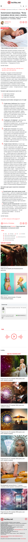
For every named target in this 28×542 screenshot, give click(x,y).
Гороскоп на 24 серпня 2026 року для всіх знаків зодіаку (13, 379)
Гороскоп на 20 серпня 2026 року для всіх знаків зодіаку (13, 512)
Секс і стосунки (4, 28)
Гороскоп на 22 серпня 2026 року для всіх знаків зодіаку (13, 432)
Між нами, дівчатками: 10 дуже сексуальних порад (11, 297)
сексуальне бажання (9, 238)
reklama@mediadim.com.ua (19, 529)
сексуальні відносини (10, 235)
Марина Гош (8, 21)
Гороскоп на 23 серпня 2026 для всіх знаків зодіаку (12, 406)
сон (17, 233)
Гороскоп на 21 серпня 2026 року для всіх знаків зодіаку (13, 459)
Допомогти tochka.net (12, 9)
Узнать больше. (23, 538)
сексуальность (22, 236)
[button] (23, 6)
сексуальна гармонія (9, 236)
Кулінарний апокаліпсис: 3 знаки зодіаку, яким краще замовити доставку (14, 486)
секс (5, 233)
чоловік (23, 233)
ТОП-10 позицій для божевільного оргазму (12, 269)
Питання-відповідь (9, 240)
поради (11, 233)
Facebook (13, 226)
